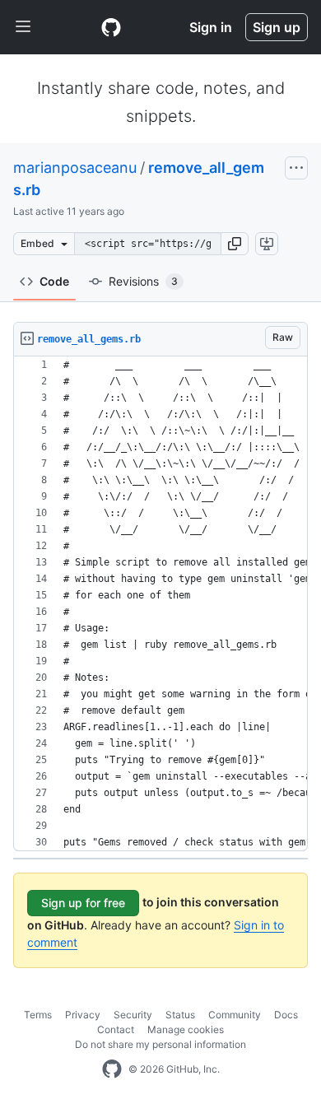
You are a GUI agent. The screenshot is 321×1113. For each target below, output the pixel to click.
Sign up (276, 27)
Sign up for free (83, 903)
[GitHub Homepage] (112, 1069)
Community (234, 1014)
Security (133, 1014)
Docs (286, 1014)
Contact (115, 1029)
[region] (160, 603)
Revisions (143, 281)
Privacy (82, 1014)
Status (180, 1014)
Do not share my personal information (160, 1044)
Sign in (210, 27)
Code (54, 281)
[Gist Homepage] (111, 27)
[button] (235, 243)
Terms (38, 1014)
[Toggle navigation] (23, 27)
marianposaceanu (75, 167)
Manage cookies (185, 1029)
